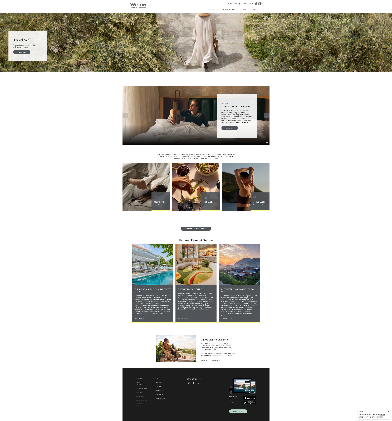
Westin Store (140, 396)
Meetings (139, 392)
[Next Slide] (267, 115)
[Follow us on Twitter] (198, 383)
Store (244, 9)
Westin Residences (142, 400)
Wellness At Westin (228, 9)
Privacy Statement (161, 398)
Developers (159, 386)
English (233, 3)
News (156, 378)
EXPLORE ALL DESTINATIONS (195, 228)
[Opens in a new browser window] (249, 398)
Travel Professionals (140, 383)
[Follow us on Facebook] (193, 383)
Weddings (139, 378)
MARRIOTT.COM (159, 390)
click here (380, 417)
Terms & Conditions (161, 394)
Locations (211, 9)
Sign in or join (246, 3)
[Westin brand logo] (138, 6)
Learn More (22, 52)
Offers (254, 9)
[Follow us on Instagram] (189, 383)
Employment (159, 382)
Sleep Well (230, 128)
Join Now (215, 360)
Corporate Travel (141, 388)
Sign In (203, 360)
